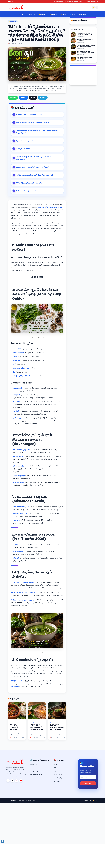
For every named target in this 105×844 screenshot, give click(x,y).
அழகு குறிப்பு (57, 781)
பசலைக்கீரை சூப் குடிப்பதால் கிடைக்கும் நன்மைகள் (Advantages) (33, 158)
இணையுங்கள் (88, 783)
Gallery (56, 764)
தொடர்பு (32, 767)
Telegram (43, 97)
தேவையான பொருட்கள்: (24, 141)
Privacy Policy (34, 771)
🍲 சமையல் (63, 14)
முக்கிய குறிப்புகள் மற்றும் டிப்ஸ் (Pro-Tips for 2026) (35, 175)
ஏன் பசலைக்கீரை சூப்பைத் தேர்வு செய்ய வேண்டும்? (33, 122)
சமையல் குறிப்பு (58, 778)
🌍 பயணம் (72, 14)
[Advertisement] (57, 7)
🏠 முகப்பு (21, 14)
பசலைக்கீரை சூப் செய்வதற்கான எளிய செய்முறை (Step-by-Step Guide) (37, 131)
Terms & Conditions (36, 774)
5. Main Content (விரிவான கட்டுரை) (29, 115)
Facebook (23, 97)
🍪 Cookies (95, 800)
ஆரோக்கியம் (57, 767)
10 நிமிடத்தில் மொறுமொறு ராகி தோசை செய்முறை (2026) (84, 1)
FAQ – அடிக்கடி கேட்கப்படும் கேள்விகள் (29, 183)
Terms (90, 800)
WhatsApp (13, 97)
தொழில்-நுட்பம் (58, 774)
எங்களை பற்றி (33, 764)
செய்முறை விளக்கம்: (23, 149)
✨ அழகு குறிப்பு (42, 14)
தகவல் (55, 771)
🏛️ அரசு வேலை (82, 14)
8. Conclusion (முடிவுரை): (26, 191)
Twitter (33, 97)
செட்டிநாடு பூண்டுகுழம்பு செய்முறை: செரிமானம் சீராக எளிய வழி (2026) (54, 1)
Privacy (86, 800)
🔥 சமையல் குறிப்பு (12, 21)
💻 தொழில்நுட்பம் (53, 14)
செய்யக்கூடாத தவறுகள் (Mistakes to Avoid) (32, 167)
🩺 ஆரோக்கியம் (31, 14)
